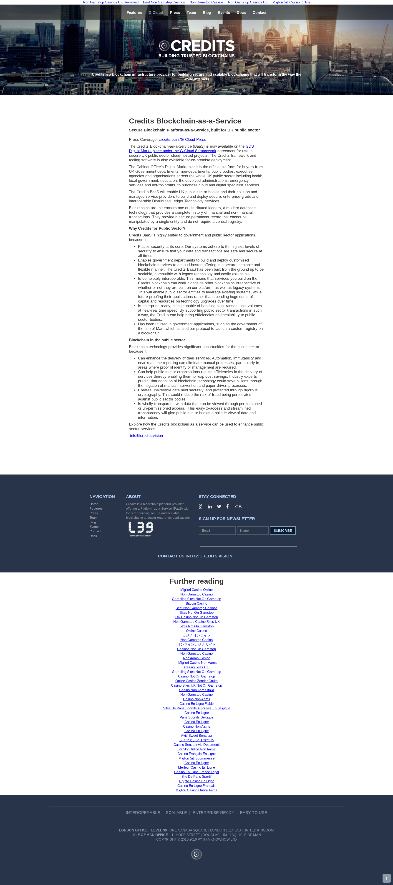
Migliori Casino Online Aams (196, 790)
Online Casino (196, 631)
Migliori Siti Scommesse (196, 758)
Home (94, 504)
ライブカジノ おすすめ (196, 740)
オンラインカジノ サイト (196, 644)
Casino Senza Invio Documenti (196, 744)
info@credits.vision (146, 436)
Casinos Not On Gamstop (196, 649)
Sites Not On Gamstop (197, 612)
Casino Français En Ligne (196, 754)
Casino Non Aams (196, 699)
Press (94, 513)
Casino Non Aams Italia (196, 690)
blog (207, 13)
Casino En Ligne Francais (196, 786)
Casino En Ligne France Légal (196, 772)
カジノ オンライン (196, 635)
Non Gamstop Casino (196, 594)
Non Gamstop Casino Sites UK (196, 621)
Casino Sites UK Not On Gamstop (196, 685)
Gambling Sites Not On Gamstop (196, 599)
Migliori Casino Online (196, 590)
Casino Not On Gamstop (196, 676)
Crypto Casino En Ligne (196, 781)
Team (94, 517)
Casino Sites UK (196, 667)
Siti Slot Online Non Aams (196, 749)
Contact (95, 531)
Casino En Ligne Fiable (196, 703)
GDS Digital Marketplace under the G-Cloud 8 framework (191, 148)
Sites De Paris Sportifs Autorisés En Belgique (196, 708)
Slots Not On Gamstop (197, 626)
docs (241, 13)
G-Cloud (156, 13)
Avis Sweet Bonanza (196, 735)
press (175, 13)
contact (259, 13)
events (224, 13)
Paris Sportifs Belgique (196, 717)
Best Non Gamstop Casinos (196, 608)
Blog (93, 522)
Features (134, 13)
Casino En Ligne (196, 713)
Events (94, 526)
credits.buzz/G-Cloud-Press (182, 139)
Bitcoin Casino (196, 603)
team (191, 13)
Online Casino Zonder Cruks (196, 681)
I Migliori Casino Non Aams (196, 662)
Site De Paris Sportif (196, 776)
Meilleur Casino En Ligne (196, 767)
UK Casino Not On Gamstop (196, 617)
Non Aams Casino (196, 658)
